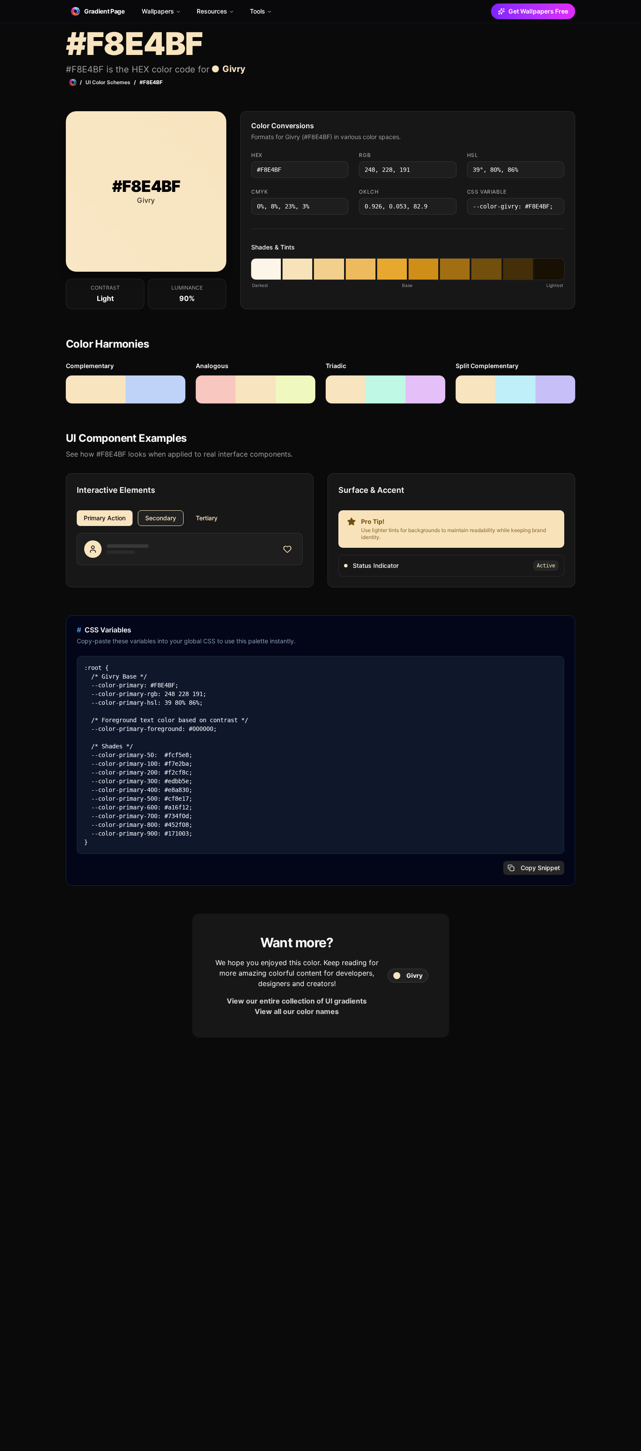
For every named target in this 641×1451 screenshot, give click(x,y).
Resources (212, 11)
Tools (257, 11)
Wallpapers (158, 11)
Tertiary (207, 518)
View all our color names (297, 1011)
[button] (266, 269)
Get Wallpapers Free (538, 11)
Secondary (160, 518)
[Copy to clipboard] (341, 169)
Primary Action (105, 518)
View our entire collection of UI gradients (297, 1001)
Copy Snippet (540, 867)
